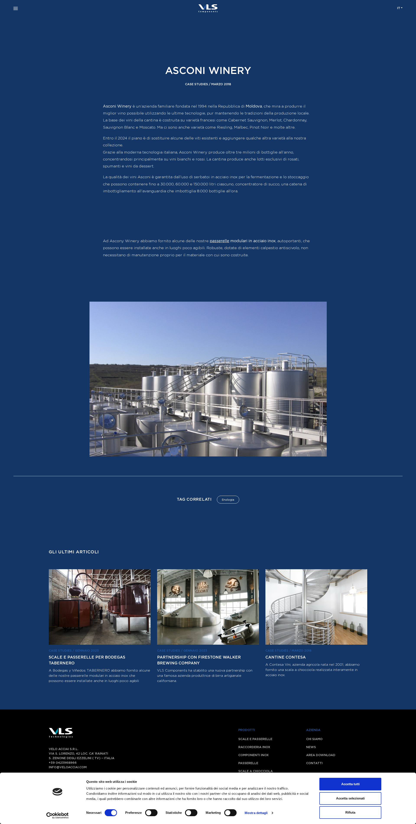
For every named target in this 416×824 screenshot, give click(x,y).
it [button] (398, 8)
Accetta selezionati (350, 798)
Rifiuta (350, 812)
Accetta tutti (350, 784)
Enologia (228, 500)
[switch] (146, 812)
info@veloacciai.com (68, 767)
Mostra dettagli (256, 813)
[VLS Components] (208, 8)
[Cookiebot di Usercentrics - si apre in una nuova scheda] (57, 815)
